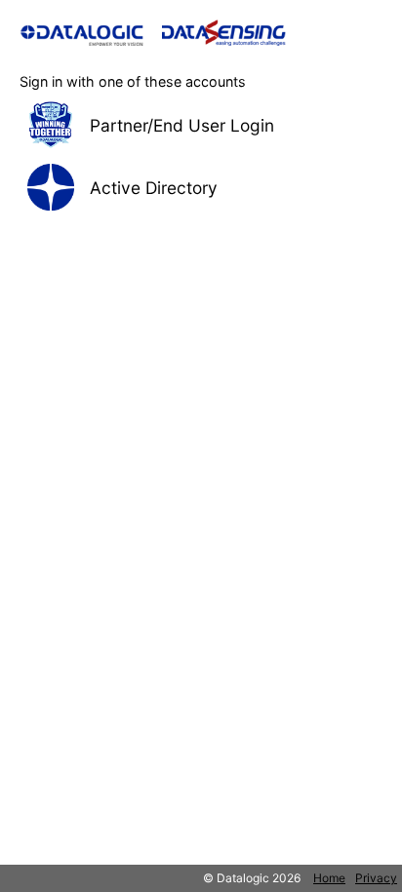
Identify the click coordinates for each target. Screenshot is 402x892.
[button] (201, 125)
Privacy (376, 878)
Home (329, 878)
